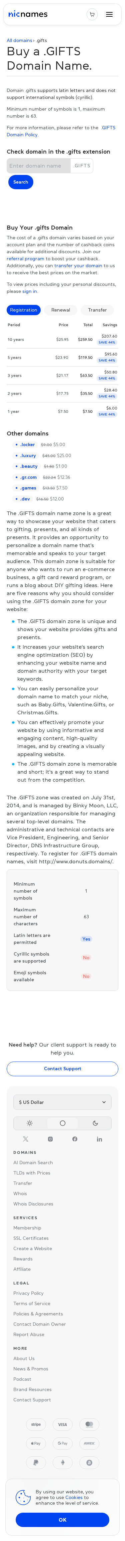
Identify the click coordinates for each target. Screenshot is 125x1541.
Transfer (22, 1183)
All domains (19, 40)
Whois (20, 1193)
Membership (27, 1227)
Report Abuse (28, 1334)
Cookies (74, 1497)
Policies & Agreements (38, 1313)
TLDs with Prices (31, 1172)
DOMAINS (25, 1153)
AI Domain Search (33, 1162)
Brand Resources (32, 1389)
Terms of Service (31, 1303)
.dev (25, 498)
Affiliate (22, 1269)
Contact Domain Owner (39, 1324)
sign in (29, 291)
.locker (27, 444)
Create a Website (32, 1248)
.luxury (28, 455)
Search (20, 182)
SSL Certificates (31, 1238)
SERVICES (25, 1218)
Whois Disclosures (33, 1203)
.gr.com (28, 477)
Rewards (23, 1258)
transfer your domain (78, 265)
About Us (24, 1358)
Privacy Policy (28, 1293)
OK (63, 1519)
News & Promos (30, 1368)
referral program (25, 258)
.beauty (29, 466)
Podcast (22, 1379)
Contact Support (62, 1068)
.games (28, 487)
